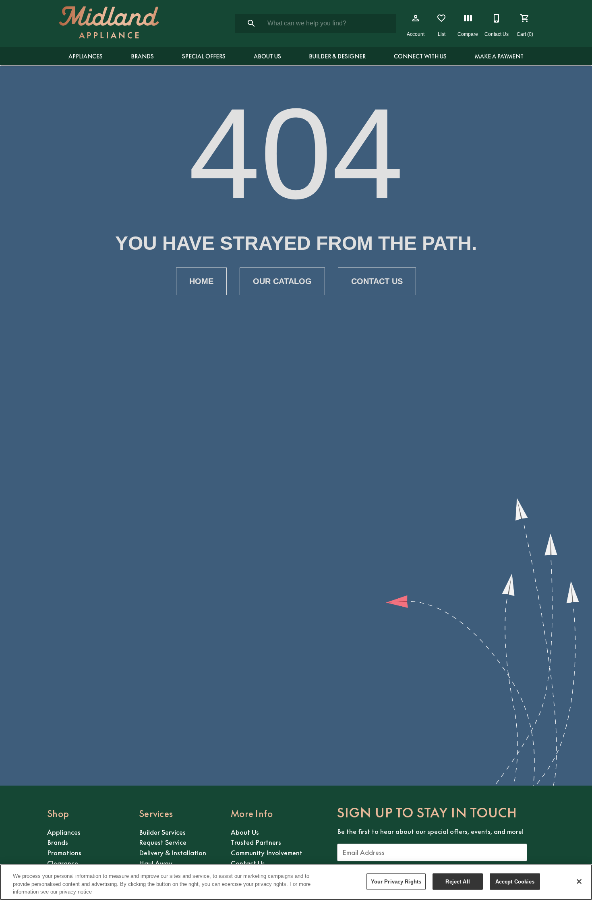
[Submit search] (251, 23)
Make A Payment (499, 56)
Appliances (85, 56)
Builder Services (162, 832)
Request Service (162, 842)
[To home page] (109, 23)
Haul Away (155, 863)
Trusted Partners (256, 842)
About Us (267, 56)
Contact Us (377, 281)
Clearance (62, 863)
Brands (142, 56)
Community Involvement (266, 853)
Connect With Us (420, 56)
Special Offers (204, 56)
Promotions (64, 853)
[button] (415, 18)
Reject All (457, 881)
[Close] (579, 881)
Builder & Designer (337, 56)
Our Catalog (282, 281)
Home (201, 281)
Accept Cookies (515, 881)
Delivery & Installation (172, 853)
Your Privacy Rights (396, 881)
